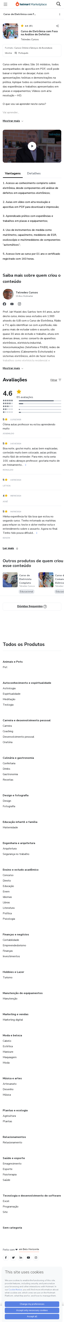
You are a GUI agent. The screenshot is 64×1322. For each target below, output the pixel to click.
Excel (6, 1201)
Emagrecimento (12, 1164)
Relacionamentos (14, 1137)
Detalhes (34, 173)
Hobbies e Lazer (13, 972)
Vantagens (13, 173)
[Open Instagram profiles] (36, 1257)
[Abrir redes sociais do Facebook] (4, 305)
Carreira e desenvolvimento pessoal (27, 720)
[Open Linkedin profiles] (20, 1257)
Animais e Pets (13, 662)
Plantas (7, 1121)
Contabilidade (11, 940)
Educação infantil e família (20, 822)
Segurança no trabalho (16, 854)
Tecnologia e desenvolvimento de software (32, 1196)
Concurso (8, 875)
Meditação (9, 699)
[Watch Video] (32, 146)
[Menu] (5, 4)
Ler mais (8, 548)
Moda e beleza (12, 1035)
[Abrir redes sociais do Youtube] (12, 305)
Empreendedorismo (14, 945)
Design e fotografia (16, 795)
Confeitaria (9, 763)
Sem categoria (12, 1228)
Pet (5, 667)
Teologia (8, 705)
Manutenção (10, 998)
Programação (10, 1206)
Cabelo (7, 1041)
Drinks (6, 769)
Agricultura (9, 1116)
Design (7, 801)
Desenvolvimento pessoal (18, 737)
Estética (8, 1046)
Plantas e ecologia (15, 1110)
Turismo (7, 977)
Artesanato (10, 1084)
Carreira (7, 726)
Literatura (9, 908)
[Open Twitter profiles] (13, 1257)
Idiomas (7, 897)
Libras (6, 902)
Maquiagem (10, 1057)
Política (7, 913)
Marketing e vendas (16, 1014)
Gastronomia (10, 774)
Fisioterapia (10, 1174)
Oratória (7, 742)
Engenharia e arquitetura (19, 843)
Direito (7, 881)
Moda (6, 1063)
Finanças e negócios (16, 934)
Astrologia (9, 688)
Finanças (8, 951)
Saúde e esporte (14, 1158)
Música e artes (12, 1078)
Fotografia (9, 806)
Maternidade (10, 827)
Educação (8, 886)
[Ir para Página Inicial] (31, 4)
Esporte (7, 1169)
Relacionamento (12, 1142)
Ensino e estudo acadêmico (21, 870)
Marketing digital (13, 1020)
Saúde (6, 1180)
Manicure (8, 1052)
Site (5, 1212)
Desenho (8, 1089)
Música (7, 1095)
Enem (6, 891)
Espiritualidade (11, 694)
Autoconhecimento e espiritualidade (27, 683)
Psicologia (9, 919)
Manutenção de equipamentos (23, 993)
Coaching (8, 731)
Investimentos (11, 956)
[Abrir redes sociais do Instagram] (19, 305)
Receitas (8, 780)
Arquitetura (10, 848)
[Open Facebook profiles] (5, 1257)
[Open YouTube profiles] (28, 1257)
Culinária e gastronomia (18, 758)
